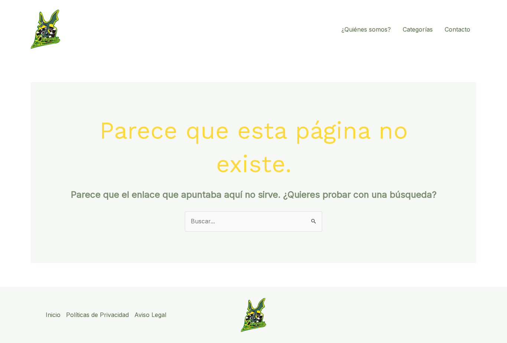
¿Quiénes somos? (366, 29)
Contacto (457, 29)
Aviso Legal (150, 314)
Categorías (418, 29)
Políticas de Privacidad (97, 314)
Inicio (53, 314)
